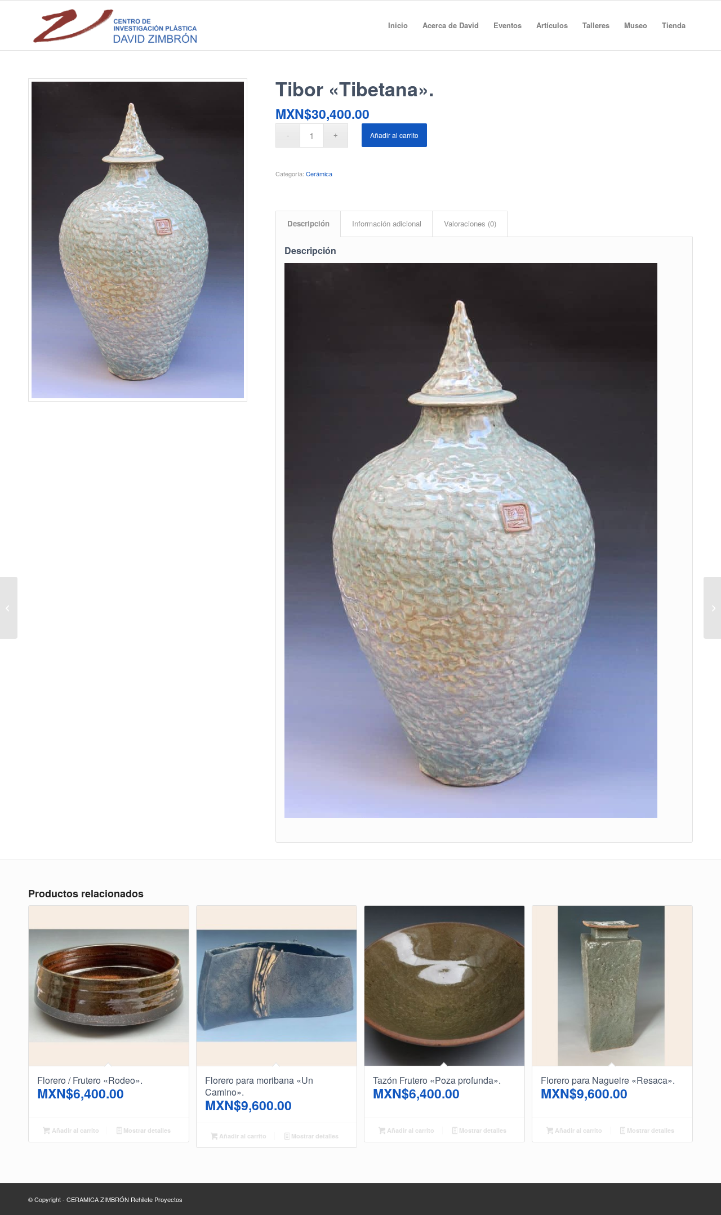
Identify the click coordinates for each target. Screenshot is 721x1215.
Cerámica (319, 173)
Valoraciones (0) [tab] (470, 223)
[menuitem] (398, 25)
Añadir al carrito (394, 135)
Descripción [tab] (308, 223)
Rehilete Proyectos (157, 1199)
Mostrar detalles (146, 1130)
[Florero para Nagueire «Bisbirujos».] (8, 608)
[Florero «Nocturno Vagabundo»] (712, 608)
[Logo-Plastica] (115, 25)
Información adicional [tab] (386, 223)
